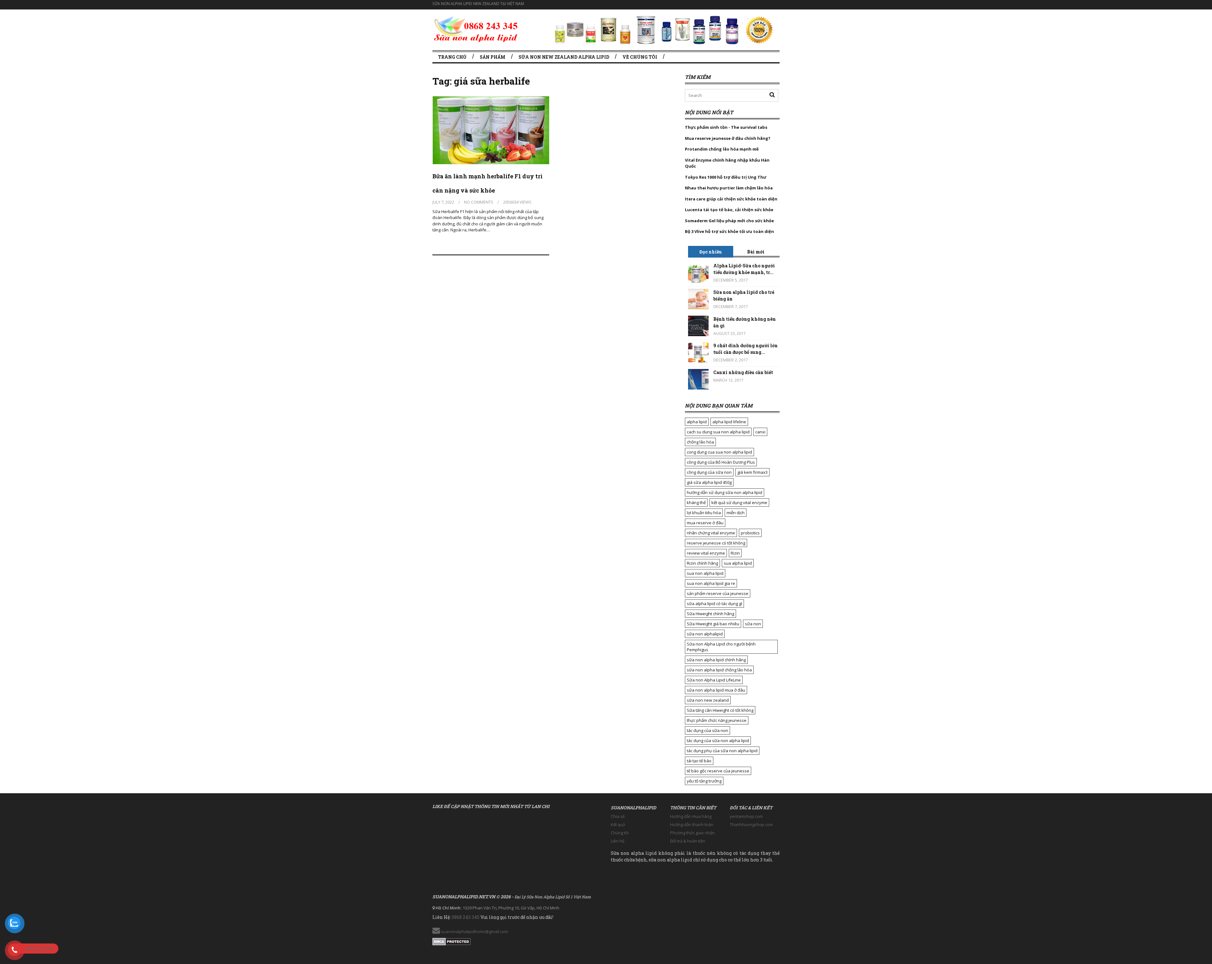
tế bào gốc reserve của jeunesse (718, 771)
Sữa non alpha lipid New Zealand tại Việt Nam (478, 3)
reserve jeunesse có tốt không (716, 543)
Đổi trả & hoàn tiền (687, 841)
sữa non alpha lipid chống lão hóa (719, 670)
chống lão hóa (700, 442)
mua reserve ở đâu (705, 523)
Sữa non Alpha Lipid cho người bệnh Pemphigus (721, 646)
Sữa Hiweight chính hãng (710, 613)
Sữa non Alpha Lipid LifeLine (714, 680)
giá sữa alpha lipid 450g (709, 482)
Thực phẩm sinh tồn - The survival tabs (726, 127)
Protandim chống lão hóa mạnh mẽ (722, 149)
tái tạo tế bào (699, 761)
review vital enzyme (706, 553)
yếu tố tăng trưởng (704, 781)
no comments (478, 202)
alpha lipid (697, 422)
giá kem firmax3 (752, 472)
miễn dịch (736, 512)
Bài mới (755, 252)
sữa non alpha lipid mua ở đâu (716, 690)
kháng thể (696, 502)
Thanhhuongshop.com (751, 824)
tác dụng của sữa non (707, 730)
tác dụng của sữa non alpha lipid (718, 740)
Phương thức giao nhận (692, 833)
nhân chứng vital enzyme (711, 533)
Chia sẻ (618, 816)
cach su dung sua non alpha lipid (718, 432)
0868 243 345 (465, 917)
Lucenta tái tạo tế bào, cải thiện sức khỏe (729, 209)
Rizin (735, 553)
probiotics (750, 533)
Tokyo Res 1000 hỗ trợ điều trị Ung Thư (725, 177)
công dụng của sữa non (709, 472)
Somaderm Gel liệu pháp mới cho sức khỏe (729, 220)
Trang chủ (452, 57)
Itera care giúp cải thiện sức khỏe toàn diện (731, 199)
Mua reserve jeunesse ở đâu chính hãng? (727, 138)
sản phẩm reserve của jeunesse (717, 593)
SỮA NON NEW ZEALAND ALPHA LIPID (564, 57)
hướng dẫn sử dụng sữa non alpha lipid (724, 492)
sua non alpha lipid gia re (711, 583)
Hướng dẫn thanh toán (691, 824)
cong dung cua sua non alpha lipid (719, 452)
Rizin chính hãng (702, 563)
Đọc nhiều (710, 252)
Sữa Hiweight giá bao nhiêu (713, 624)
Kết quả (618, 824)
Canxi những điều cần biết (743, 372)
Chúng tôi (620, 833)
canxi (760, 432)
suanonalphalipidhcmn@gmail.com (474, 931)
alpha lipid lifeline (729, 422)
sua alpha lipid (738, 563)
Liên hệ (617, 841)
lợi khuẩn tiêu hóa (704, 512)
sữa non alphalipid (705, 634)
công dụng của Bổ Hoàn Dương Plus (721, 462)
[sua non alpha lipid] (475, 28)
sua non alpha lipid (705, 573)
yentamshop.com (746, 816)
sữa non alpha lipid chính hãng (716, 660)
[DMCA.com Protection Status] (451, 940)
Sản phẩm (492, 57)
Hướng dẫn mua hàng (690, 816)
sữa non (753, 624)
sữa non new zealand (708, 700)
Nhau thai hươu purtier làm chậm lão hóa (729, 188)
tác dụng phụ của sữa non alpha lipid (722, 750)
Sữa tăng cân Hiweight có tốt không (720, 710)
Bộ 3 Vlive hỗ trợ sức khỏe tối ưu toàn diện (730, 231)
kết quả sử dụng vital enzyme (739, 502)
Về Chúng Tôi (639, 57)
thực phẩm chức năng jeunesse (716, 720)
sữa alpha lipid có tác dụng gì (714, 603)
